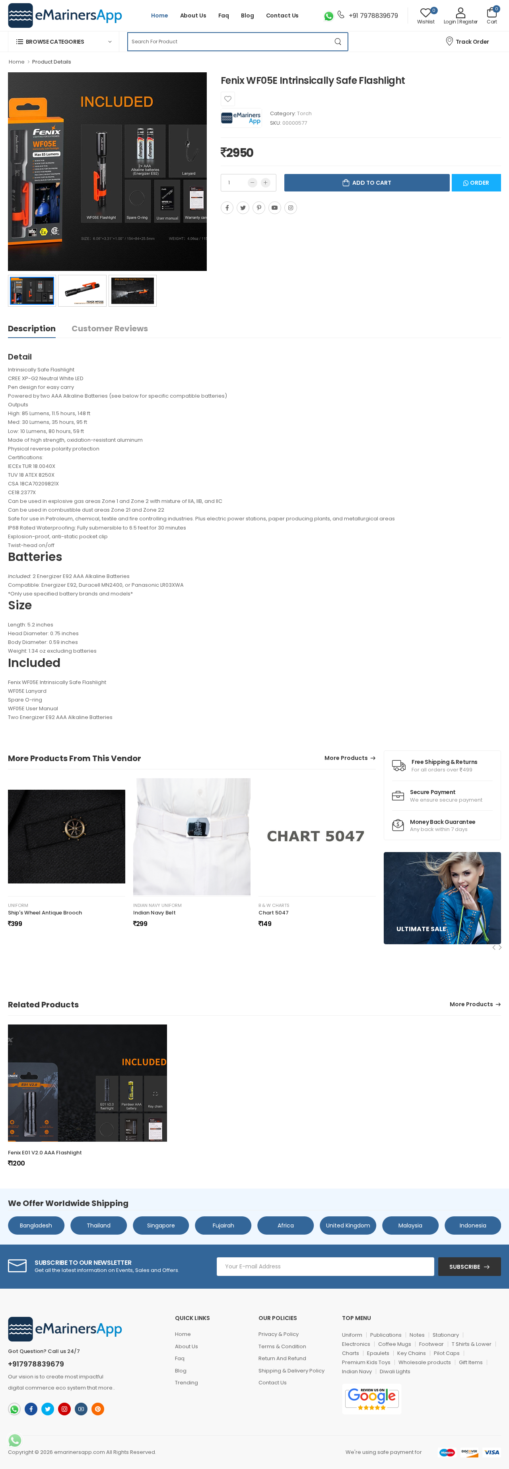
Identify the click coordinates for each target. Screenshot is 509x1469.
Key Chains (411, 1353)
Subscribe (464, 1267)
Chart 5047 (273, 912)
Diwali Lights (395, 1371)
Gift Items (471, 1362)
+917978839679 (36, 1364)
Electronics (356, 1344)
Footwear (431, 1344)
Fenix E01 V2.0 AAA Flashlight (45, 1152)
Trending (186, 1382)
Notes (417, 1335)
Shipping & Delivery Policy (291, 1370)
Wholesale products (424, 1362)
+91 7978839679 (372, 15)
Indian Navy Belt (154, 912)
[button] (63, 41)
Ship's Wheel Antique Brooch (45, 912)
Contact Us (282, 15)
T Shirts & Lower (472, 1344)
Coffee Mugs (394, 1344)
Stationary (446, 1335)
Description (32, 328)
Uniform (18, 905)
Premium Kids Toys (366, 1362)
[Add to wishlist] (228, 99)
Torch (304, 113)
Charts (350, 1353)
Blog (247, 15)
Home (159, 15)
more (105, 1388)
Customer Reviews (110, 328)
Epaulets (378, 1353)
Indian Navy (357, 1371)
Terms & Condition (282, 1346)
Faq (223, 15)
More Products (346, 758)
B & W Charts (273, 905)
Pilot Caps (447, 1353)
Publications (386, 1335)
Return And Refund (282, 1358)
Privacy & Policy (278, 1334)
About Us (193, 15)
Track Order (472, 42)
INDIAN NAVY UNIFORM (157, 905)
